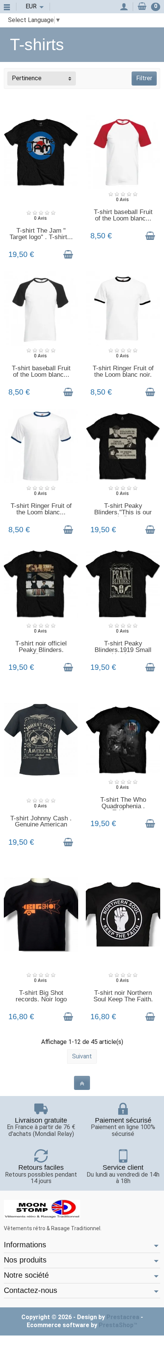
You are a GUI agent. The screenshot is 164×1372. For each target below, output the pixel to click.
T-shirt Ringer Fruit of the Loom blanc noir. (123, 371)
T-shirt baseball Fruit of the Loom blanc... (123, 215)
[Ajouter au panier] (68, 254)
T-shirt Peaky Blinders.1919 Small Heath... (123, 650)
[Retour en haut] (82, 1083)
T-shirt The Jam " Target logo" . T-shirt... (41, 234)
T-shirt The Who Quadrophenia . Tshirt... (123, 806)
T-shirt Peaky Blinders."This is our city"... (123, 512)
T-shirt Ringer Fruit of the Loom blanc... (41, 509)
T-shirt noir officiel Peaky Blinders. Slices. (41, 650)
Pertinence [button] (27, 78)
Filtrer (144, 78)
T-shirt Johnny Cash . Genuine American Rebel (41, 824)
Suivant (82, 1056)
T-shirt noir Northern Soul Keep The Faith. (123, 996)
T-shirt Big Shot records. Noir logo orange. (41, 999)
